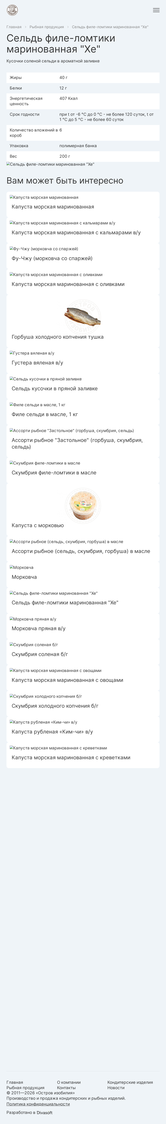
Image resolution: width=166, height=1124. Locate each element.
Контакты (66, 1087)
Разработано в (20, 1112)
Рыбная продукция (47, 27)
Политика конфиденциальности (38, 1104)
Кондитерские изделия (130, 1082)
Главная (14, 27)
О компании (69, 1082)
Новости (115, 1087)
